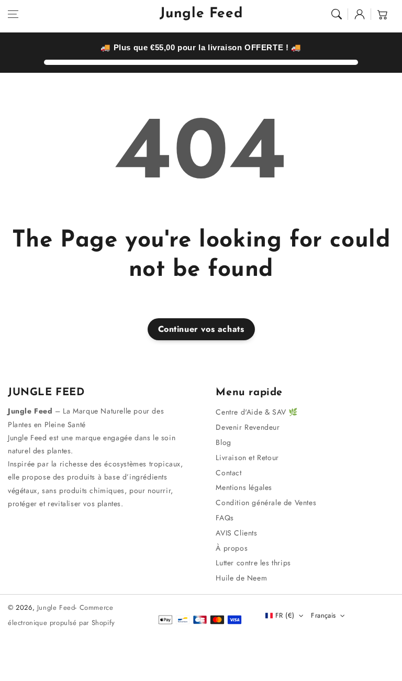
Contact (228, 472)
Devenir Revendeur (248, 427)
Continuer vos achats (201, 329)
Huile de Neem (241, 578)
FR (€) (284, 615)
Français (323, 615)
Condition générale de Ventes (266, 502)
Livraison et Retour (247, 457)
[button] (13, 14)
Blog (223, 442)
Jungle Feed (56, 607)
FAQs (224, 517)
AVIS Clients (236, 533)
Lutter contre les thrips (253, 562)
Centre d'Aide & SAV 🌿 (257, 412)
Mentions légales (244, 487)
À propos (232, 548)
